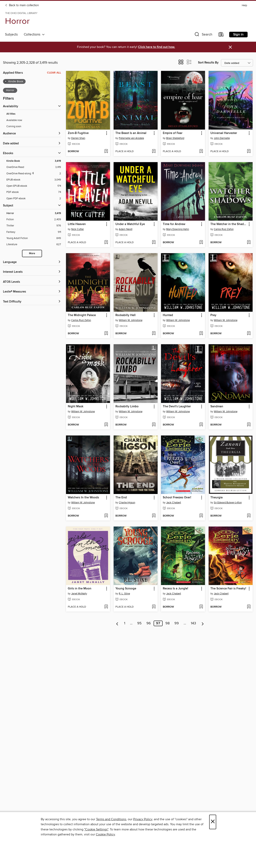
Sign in (238, 34)
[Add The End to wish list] (153, 516)
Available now (14, 120)
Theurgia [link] (216, 497)
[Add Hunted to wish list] (201, 333)
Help (244, 5)
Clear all (54, 72)
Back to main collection (23, 5)
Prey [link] (213, 315)
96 (148, 623)
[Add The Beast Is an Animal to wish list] (153, 151)
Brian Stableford (175, 138)
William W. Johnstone (130, 320)
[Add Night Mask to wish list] (106, 424)
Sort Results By (208, 62)
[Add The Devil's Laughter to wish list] (201, 424)
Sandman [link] (216, 406)
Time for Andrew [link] (174, 224)
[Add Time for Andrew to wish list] (201, 242)
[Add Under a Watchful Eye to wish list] (153, 242)
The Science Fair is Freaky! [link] (228, 588)
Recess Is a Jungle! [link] (175, 588)
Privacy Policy (142, 819)
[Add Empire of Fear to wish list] (201, 151)
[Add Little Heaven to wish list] (106, 242)
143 (193, 623)
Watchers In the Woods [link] (83, 497)
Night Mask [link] (75, 406)
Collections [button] (33, 34)
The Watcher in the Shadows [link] (228, 224)
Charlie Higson (127, 502)
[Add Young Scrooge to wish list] (153, 607)
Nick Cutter (77, 229)
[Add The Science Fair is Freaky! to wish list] (248, 607)
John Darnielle (222, 138)
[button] (203, 35)
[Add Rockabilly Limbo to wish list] (153, 424)
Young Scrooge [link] (125, 588)
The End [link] (121, 497)
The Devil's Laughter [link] (177, 406)
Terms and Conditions (111, 819)
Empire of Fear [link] (172, 133)
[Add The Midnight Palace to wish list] (106, 333)
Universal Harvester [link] (223, 133)
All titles (10, 114)
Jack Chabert (173, 502)
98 (167, 623)
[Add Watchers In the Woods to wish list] (106, 516)
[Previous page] (117, 623)
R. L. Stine (124, 593)
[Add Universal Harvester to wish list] (248, 151)
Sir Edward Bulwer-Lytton (228, 502)
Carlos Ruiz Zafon (224, 229)
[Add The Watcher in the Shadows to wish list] (248, 242)
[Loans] (221, 35)
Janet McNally (79, 593)
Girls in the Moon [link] (79, 588)
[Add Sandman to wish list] (248, 424)
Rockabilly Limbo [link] (127, 406)
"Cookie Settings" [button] (96, 829)
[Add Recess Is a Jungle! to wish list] (201, 607)
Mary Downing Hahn (177, 229)
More (32, 253)
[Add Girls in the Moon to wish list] (106, 607)
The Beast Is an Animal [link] (130, 133)
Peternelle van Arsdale (131, 138)
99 (176, 623)
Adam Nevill (125, 229)
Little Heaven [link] (77, 224)
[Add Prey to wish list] (248, 333)
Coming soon (13, 126)
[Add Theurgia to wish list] (248, 516)
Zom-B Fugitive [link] (78, 133)
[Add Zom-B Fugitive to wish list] (106, 151)
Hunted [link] (168, 315)
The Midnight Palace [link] (82, 315)
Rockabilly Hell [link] (125, 315)
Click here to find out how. (156, 47)
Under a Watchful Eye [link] (130, 224)
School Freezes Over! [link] (177, 497)
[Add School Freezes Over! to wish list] (201, 516)
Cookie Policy (105, 834)
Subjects (11, 34)
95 (139, 623)
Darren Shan (78, 138)
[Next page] (203, 623)
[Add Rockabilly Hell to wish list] (153, 333)
